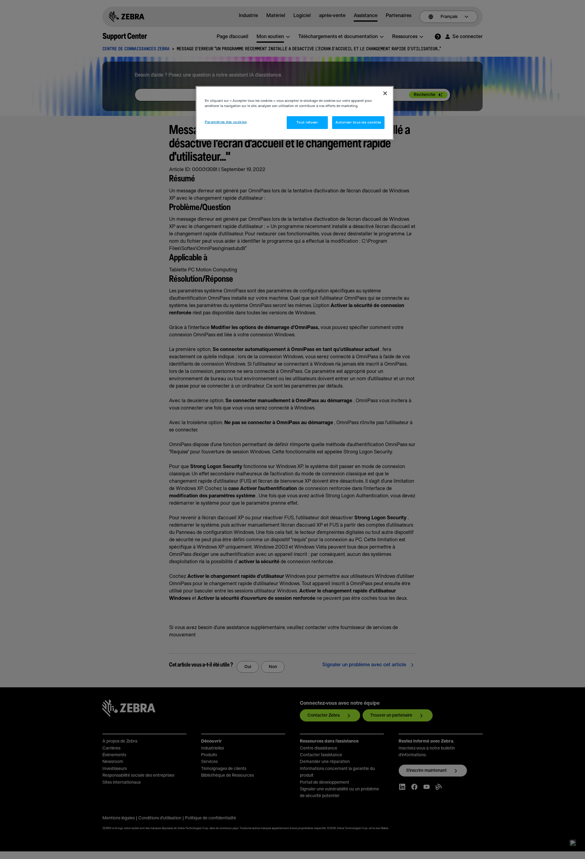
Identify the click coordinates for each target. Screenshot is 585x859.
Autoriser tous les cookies (358, 122)
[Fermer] (385, 93)
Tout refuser (307, 122)
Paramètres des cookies (226, 122)
